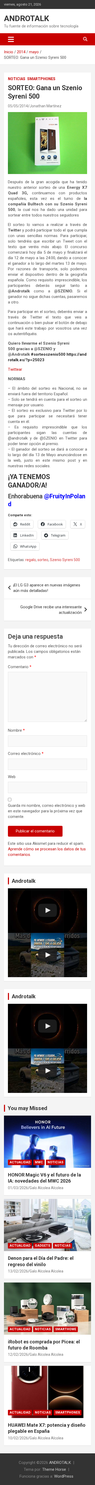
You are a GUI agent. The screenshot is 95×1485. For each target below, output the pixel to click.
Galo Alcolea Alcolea (46, 1188)
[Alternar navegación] (11, 39)
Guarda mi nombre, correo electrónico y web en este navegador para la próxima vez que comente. (46, 811)
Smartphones (41, 79)
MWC (39, 1162)
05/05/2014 (18, 106)
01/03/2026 (18, 1188)
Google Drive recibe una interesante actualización (51, 610)
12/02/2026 (18, 1354)
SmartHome (65, 1329)
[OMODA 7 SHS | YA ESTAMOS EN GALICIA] (47, 955)
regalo (30, 560)
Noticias (16, 79)
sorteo (42, 560)
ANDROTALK (26, 18)
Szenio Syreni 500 (65, 560)
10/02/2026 (18, 1438)
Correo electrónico (26, 753)
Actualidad (20, 1162)
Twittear (15, 369)
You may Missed (27, 1108)
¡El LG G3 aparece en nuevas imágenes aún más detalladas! (46, 588)
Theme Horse (54, 1469)
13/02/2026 (18, 1271)
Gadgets (42, 1245)
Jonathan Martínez (45, 106)
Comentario (19, 666)
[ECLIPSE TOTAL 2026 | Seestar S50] (47, 910)
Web (12, 776)
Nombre (16, 730)
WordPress (63, 1476)
